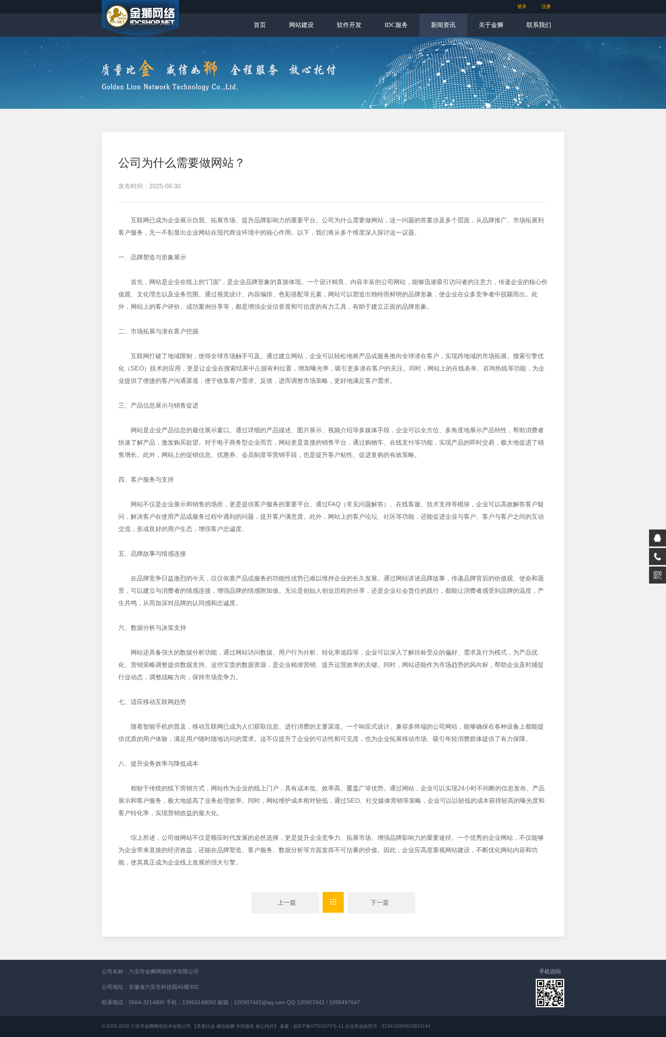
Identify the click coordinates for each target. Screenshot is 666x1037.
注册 (546, 6)
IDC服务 (396, 25)
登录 (521, 6)
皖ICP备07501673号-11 (319, 1026)
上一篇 (285, 902)
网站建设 (301, 25)
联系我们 (538, 25)
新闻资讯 (443, 25)
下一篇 (381, 902)
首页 (260, 25)
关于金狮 (491, 25)
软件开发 (349, 25)
